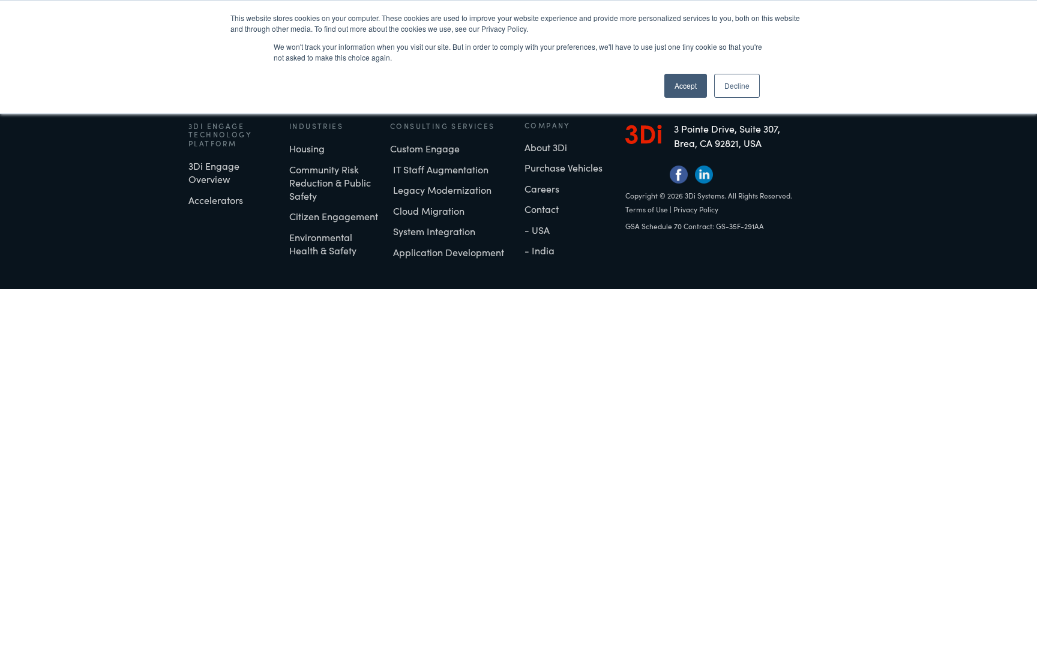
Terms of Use (646, 209)
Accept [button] (686, 85)
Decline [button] (737, 85)
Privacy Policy (695, 209)
